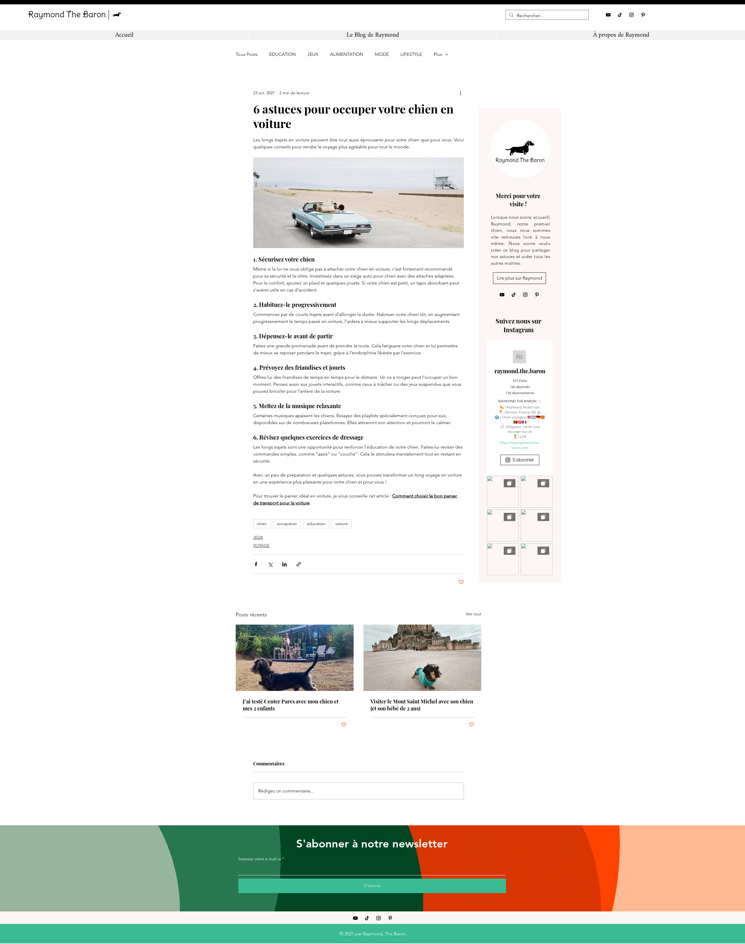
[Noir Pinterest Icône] (643, 15)
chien (262, 523)
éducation (316, 523)
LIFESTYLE (411, 54)
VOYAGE (261, 545)
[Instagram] (631, 15)
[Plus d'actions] (460, 92)
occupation (287, 523)
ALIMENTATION (346, 54)
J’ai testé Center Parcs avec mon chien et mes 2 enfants (290, 705)
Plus (438, 54)
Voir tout (473, 613)
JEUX (312, 54)
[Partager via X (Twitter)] (270, 564)
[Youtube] (608, 15)
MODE (382, 54)
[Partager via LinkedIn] (284, 564)
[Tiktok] (620, 15)
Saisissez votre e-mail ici (259, 859)
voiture (341, 523)
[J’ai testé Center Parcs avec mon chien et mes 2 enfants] (295, 658)
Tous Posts (247, 54)
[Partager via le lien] (298, 564)
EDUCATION (282, 54)
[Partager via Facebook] (256, 564)
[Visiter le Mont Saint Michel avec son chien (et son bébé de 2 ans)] (422, 658)
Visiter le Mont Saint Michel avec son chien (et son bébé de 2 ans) (421, 705)
